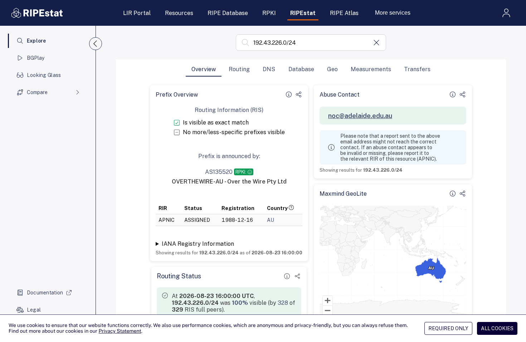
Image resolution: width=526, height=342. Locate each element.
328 (283, 302)
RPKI (269, 13)
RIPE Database (228, 13)
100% (240, 302)
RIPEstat (303, 13)
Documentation (45, 292)
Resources (179, 13)
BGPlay (36, 58)
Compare (37, 92)
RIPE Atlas (344, 13)
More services (392, 13)
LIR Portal (137, 13)
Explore (36, 41)
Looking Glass (44, 75)
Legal (34, 310)
